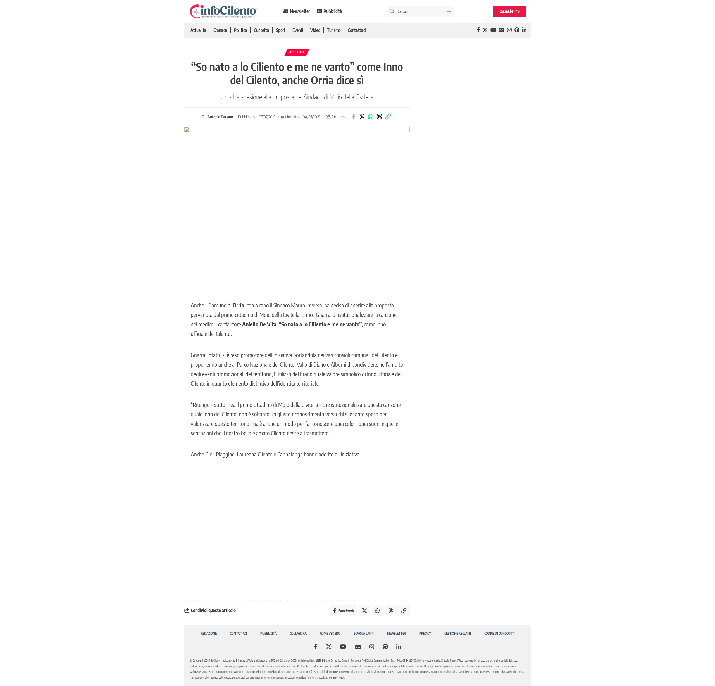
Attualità (296, 52)
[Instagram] (509, 30)
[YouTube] (493, 30)
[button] (388, 116)
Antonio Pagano (220, 116)
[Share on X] (362, 116)
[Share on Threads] (379, 116)
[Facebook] (478, 30)
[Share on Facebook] (353, 116)
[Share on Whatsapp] (371, 116)
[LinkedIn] (524, 30)
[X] (485, 30)
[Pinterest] (517, 30)
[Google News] (501, 30)
